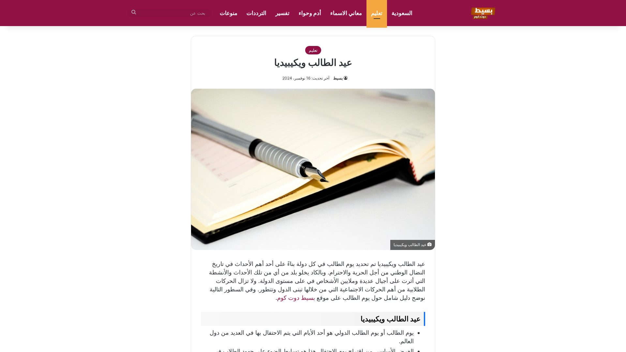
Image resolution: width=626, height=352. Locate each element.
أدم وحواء (310, 13)
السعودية (402, 13)
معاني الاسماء (346, 13)
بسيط (338, 78)
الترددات (256, 13)
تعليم (376, 13)
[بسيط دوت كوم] (482, 13)
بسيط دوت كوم (296, 297)
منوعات (228, 13)
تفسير (283, 13)
